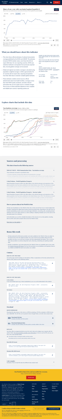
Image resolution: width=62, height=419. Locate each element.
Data (21, 2)
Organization (45, 388)
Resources (31, 2)
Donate (56, 2)
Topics (33, 386)
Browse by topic (15, 2)
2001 (8, 40)
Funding (44, 391)
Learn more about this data (43, 43)
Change (52, 112)
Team (43, 393)
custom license (5, 395)
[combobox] (47, 2)
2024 (57, 40)
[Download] (51, 45)
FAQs (23, 398)
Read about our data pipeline (13, 222)
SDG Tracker (35, 399)
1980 (8, 139)
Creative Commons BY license (17, 246)
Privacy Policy (25, 415)
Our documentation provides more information (25, 332)
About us (44, 386)
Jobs (43, 396)
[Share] (54, 45)
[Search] (47, 2)
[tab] (6, 14)
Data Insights (35, 391)
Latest (25, 2)
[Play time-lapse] (4, 40)
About (38, 2)
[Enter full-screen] (57, 45)
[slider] (11, 40)
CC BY (17, 45)
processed (55, 69)
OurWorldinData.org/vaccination (9, 45)
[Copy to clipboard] (50, 263)
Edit (52, 13)
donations (22, 410)
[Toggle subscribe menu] (50, 2)
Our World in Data (5, 2)
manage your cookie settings (35, 415)
